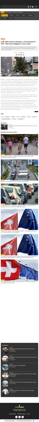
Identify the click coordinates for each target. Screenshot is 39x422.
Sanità (23, 15)
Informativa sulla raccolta (10, 420)
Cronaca (4, 15)
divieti (13, 116)
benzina (7, 116)
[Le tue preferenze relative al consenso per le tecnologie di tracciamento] (37, 421)
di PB (16, 52)
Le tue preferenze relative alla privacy (23, 420)
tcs (18, 116)
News (2, 12)
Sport (17, 15)
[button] (16, 417)
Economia (30, 15)
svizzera (23, 116)
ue (2, 116)
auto (29, 116)
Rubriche (15, 12)
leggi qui (20, 82)
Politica (11, 15)
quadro (34, 116)
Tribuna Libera (8, 12)
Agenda (20, 12)
